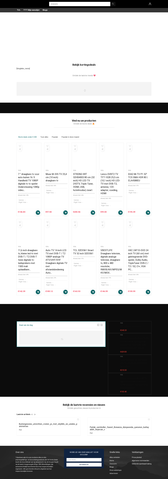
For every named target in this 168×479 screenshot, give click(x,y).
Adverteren (114, 473)
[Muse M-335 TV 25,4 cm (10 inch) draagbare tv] (56, 157)
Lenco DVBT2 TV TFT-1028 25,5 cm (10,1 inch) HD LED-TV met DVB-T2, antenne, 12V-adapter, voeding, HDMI (110, 184)
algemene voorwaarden (140, 460)
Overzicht (113, 464)
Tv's (19, 170)
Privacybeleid (137, 457)
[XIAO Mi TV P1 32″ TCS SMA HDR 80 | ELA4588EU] (139, 157)
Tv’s (18, 10)
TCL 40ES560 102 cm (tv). (130, 326)
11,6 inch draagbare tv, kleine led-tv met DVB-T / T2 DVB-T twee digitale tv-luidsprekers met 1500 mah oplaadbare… (28, 260)
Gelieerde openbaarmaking (141, 464)
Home (112, 460)
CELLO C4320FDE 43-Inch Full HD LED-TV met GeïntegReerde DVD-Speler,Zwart (134, 363)
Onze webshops (115, 470)
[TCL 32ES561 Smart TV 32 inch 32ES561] (84, 233)
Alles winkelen (115, 457)
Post (20, 430)
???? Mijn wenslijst (31, 10)
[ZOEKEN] (112, 4)
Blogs (45, 10)
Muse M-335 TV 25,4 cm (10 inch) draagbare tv (56, 177)
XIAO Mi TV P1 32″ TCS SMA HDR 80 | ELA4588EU (138, 177)
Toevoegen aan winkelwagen (38, 212)
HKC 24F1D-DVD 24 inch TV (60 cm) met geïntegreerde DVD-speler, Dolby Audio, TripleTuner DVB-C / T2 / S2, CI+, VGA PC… (138, 260)
